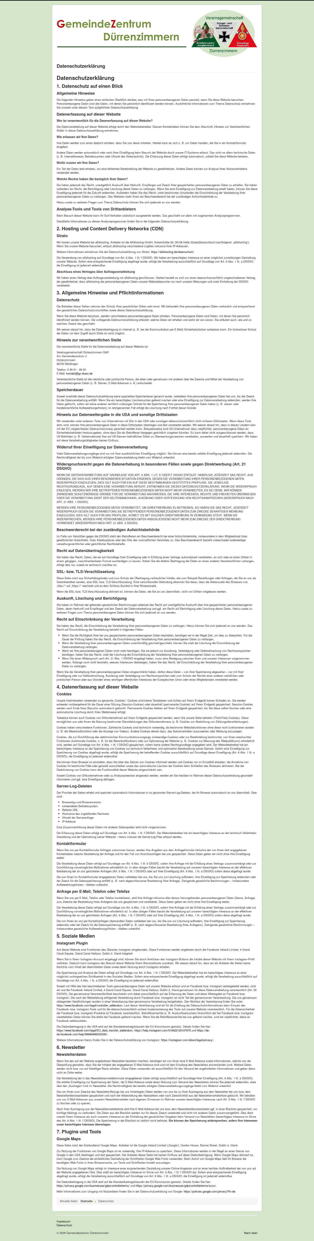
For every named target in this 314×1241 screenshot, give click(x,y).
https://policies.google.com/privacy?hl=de (209, 1191)
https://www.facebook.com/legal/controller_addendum (89, 1005)
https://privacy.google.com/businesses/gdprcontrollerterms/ (93, 1186)
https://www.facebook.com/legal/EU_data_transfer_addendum (95, 1030)
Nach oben (250, 1233)
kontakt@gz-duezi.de (79, 373)
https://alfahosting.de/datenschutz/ (172, 252)
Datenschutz (64, 1225)
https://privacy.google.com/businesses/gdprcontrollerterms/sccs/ (176, 1186)
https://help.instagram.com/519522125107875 (162, 1030)
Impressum (63, 1221)
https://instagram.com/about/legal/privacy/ (187, 1040)
